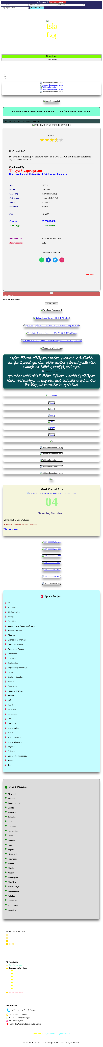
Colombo (11, 817)
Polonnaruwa (13, 891)
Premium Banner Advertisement (26, 973)
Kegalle (11, 849)
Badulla (11, 807)
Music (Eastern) (14, 737)
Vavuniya (12, 909)
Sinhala (11, 760)
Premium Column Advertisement (27, 979)
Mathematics (13, 728)
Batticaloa (12, 812)
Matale (11, 868)
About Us (13, 941)
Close (55, 304)
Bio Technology (14, 612)
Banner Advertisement (23, 970)
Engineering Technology (18, 667)
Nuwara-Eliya (13, 886)
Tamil (10, 765)
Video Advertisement (22, 989)
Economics (12, 653)
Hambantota (13, 831)
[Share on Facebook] (48, 259)
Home (11, 944)
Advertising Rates (16, 992)
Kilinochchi (12, 854)
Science (11, 751)
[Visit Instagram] (61, 259)
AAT (9, 602)
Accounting (12, 607)
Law (9, 718)
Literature (12, 723)
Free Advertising (15, 965)
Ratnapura (12, 900)
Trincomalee (13, 905)
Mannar (11, 863)
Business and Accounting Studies (21, 625)
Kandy (10, 844)
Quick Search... (58, 2)
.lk (42, 2)
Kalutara (11, 840)
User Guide (13, 935)
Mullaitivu (12, 882)
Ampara (11, 798)
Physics (11, 746)
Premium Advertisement (23, 976)
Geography (12, 686)
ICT (9, 700)
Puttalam (11, 896)
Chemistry (12, 635)
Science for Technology (17, 755)
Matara (11, 872)
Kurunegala (12, 858)
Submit (48, 304)
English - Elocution (15, 677)
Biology (11, 616)
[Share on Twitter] (55, 259)
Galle (10, 821)
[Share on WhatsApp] (41, 259)
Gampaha (12, 826)
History (11, 695)
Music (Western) (15, 741)
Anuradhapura (14, 803)
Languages (12, 714)
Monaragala (13, 877)
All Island (11, 793)
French (11, 681)
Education (12, 658)
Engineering (13, 663)
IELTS (10, 704)
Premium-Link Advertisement (25, 983)
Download (51, 56)
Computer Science (15, 644)
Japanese (12, 709)
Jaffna (10, 835)
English (11, 672)
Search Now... (37, 8)
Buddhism (12, 621)
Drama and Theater (16, 649)
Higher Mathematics (16, 690)
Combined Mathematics (18, 639)
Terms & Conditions (17, 938)
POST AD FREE (51, 59)
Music (10, 732)
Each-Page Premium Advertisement (28, 986)
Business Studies (15, 630)
